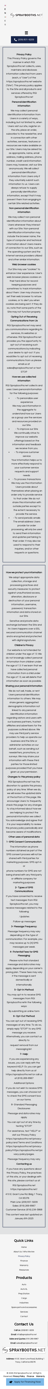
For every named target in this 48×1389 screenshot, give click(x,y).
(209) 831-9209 (30, 1202)
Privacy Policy (19, 1376)
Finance (30, 1376)
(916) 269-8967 (25, 1078)
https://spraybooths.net (19, 1074)
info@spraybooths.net (24, 1335)
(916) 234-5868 (34, 1209)
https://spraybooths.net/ (24, 1189)
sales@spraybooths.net (20, 368)
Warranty (40, 1376)
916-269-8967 (32, 1339)
